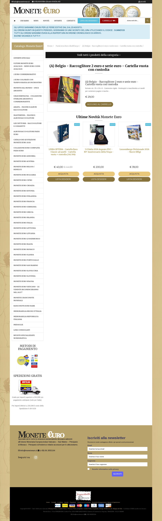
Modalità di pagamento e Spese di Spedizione (106, 502)
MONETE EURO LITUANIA (24, 233)
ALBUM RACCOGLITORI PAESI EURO (27, 132)
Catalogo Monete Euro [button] (27, 46)
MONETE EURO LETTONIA (25, 228)
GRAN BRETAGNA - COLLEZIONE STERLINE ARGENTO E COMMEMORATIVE (28, 99)
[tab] (28, 46)
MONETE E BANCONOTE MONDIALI (24, 299)
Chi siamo (24, 21)
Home (48, 502)
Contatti (71, 21)
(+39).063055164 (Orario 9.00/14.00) (46, 2)
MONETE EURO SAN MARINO (26, 265)
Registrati (73, 502)
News (36, 21)
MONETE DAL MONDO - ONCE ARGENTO (26, 89)
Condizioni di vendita (83, 502)
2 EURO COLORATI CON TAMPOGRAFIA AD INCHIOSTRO (28, 81)
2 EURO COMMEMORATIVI (25, 74)
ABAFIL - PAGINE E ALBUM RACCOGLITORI (25, 108)
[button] (98, 55)
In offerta (60, 502)
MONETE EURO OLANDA (24, 255)
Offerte (58, 21)
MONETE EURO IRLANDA (24, 217)
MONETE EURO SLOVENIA (24, 276)
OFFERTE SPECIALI (22, 58)
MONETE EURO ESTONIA (24, 191)
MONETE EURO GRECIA (23, 212)
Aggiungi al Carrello (99, 104)
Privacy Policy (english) (75, 508)
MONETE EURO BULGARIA (25, 175)
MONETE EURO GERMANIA (25, 207)
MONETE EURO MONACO (24, 249)
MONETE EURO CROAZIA (24, 185)
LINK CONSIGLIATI (22, 330)
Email (90, 445)
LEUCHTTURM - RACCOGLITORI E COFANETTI (28, 124)
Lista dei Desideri (88, 21)
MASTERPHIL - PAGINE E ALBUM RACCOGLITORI (24, 116)
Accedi (143, 2)
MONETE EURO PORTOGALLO (26, 260)
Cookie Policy (62, 508)
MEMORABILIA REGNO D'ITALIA (27, 311)
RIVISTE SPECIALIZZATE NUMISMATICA (24, 336)
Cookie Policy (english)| (91, 508)
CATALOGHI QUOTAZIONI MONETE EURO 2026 (25, 141)
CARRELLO (109, 21)
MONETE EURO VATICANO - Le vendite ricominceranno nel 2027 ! (26, 289)
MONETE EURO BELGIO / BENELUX (24, 168)
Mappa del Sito (117, 508)
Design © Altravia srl (105, 508)
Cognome (91, 461)
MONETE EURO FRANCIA (24, 201)
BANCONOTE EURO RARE (24, 306)
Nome (90, 453)
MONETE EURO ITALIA (23, 223)
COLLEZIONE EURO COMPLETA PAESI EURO (27, 149)
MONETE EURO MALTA (23, 244)
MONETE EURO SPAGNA (24, 281)
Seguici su (24, 457)
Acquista (63, 174)
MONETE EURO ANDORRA (24, 156)
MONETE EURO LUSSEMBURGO (27, 239)
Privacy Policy (53, 508)
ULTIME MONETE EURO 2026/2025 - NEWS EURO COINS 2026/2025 (27, 66)
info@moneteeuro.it (21, 2)
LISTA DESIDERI (63, 179)
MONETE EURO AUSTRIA (24, 161)
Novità (46, 21)
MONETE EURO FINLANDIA (25, 196)
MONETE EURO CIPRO (23, 180)
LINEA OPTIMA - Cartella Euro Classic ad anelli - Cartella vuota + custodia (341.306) (63, 152)
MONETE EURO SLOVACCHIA (26, 271)
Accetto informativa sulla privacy (105, 469)
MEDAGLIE (18, 325)
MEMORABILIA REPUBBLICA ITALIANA (26, 317)
